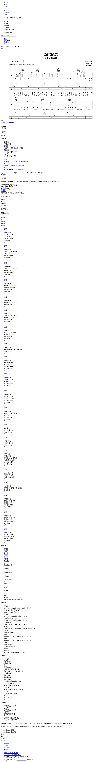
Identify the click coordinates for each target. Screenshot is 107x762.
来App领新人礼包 (3, 739)
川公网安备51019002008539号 (12, 755)
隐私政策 (6, 747)
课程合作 (6, 43)
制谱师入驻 (7, 41)
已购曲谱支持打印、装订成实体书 (14, 165)
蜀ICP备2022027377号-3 (11, 753)
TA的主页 (3, 191)
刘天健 (6, 555)
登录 (5, 39)
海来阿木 (6, 148)
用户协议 (6, 745)
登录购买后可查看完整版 (8, 122)
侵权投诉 (6, 749)
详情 (15, 152)
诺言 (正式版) (14, 148)
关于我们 (6, 743)
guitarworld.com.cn (21, 760)
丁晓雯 (6, 559)
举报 (2, 48)
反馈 (2, 736)
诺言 (5, 229)
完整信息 (3, 138)
